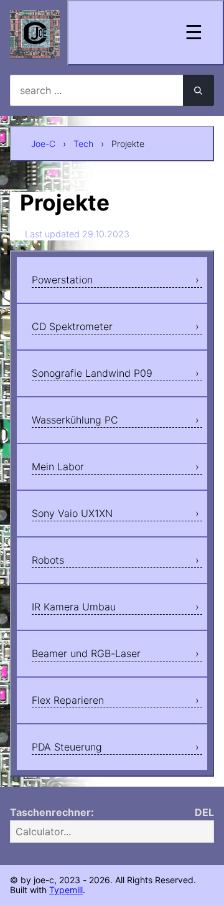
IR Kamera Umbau (74, 606)
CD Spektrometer (72, 326)
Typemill (66, 889)
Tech (83, 143)
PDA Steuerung (67, 747)
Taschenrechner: (52, 812)
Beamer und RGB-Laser (86, 653)
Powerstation (62, 279)
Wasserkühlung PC (75, 420)
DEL (204, 812)
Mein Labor (58, 466)
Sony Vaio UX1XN (72, 513)
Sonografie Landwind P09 (92, 373)
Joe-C (43, 143)
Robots (48, 560)
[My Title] (35, 47)
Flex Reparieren (68, 700)
